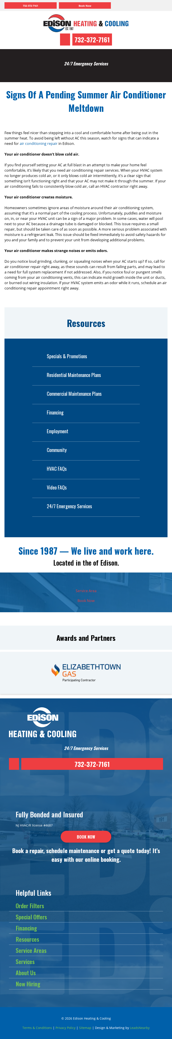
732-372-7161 (92, 39)
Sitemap (85, 1028)
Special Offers (31, 916)
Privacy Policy (65, 1028)
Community (57, 449)
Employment (57, 431)
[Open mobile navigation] (139, 5)
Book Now (86, 600)
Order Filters (30, 905)
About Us (26, 972)
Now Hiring (28, 983)
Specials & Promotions (67, 356)
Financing (55, 412)
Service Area (86, 590)
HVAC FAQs (57, 468)
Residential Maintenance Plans (74, 374)
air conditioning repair (39, 143)
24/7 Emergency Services (69, 506)
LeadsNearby (140, 1028)
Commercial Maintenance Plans (74, 393)
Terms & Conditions (37, 1028)
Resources (27, 939)
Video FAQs (57, 487)
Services (25, 961)
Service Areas (31, 950)
